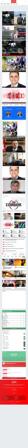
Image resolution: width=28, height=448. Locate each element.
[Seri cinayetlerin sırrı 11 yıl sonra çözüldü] (20, 283)
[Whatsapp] (13, 393)
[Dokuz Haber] (13, 1)
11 (18, 55)
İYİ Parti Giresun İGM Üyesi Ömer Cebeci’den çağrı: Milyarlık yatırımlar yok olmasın (15, 232)
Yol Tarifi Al (9, 373)
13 (21, 55)
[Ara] (25, 1)
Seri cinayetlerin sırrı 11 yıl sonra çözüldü (20, 288)
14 (23, 55)
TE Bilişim (16, 403)
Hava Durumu (5, 396)
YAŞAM (15, 266)
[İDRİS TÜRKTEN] (19, 113)
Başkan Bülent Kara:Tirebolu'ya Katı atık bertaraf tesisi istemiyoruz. (14, 248)
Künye (18, 401)
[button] (25, 48)
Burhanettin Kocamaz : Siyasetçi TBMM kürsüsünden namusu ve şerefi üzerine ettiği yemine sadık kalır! (7, 236)
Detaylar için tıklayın (14, 328)
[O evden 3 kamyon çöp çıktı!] (14, 159)
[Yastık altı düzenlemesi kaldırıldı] (8, 273)
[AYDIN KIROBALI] (8, 113)
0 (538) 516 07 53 (5, 373)
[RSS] (14, 393)
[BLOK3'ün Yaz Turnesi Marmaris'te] (8, 283)
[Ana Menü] (2, 1)
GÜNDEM (5, 230)
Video (14, 401)
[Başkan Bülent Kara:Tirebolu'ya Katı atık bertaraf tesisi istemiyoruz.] (14, 173)
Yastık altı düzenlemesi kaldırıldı (7, 278)
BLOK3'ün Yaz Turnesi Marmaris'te (10, 246)
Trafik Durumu (16, 396)
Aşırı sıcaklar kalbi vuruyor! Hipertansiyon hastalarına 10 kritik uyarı (15, 236)
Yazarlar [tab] (4, 107)
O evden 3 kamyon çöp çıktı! (9, 244)
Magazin (4, 287)
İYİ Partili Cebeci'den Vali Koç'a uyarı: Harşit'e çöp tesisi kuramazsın (6, 232)
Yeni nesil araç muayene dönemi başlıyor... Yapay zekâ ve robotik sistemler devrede (23, 236)
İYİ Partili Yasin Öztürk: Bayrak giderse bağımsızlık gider (23, 232)
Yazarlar (17, 401)
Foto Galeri (10, 401)
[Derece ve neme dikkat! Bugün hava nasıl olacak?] (20, 262)
